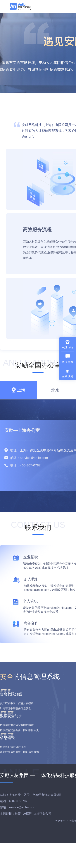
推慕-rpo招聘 (23, 813)
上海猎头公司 (42, 813)
